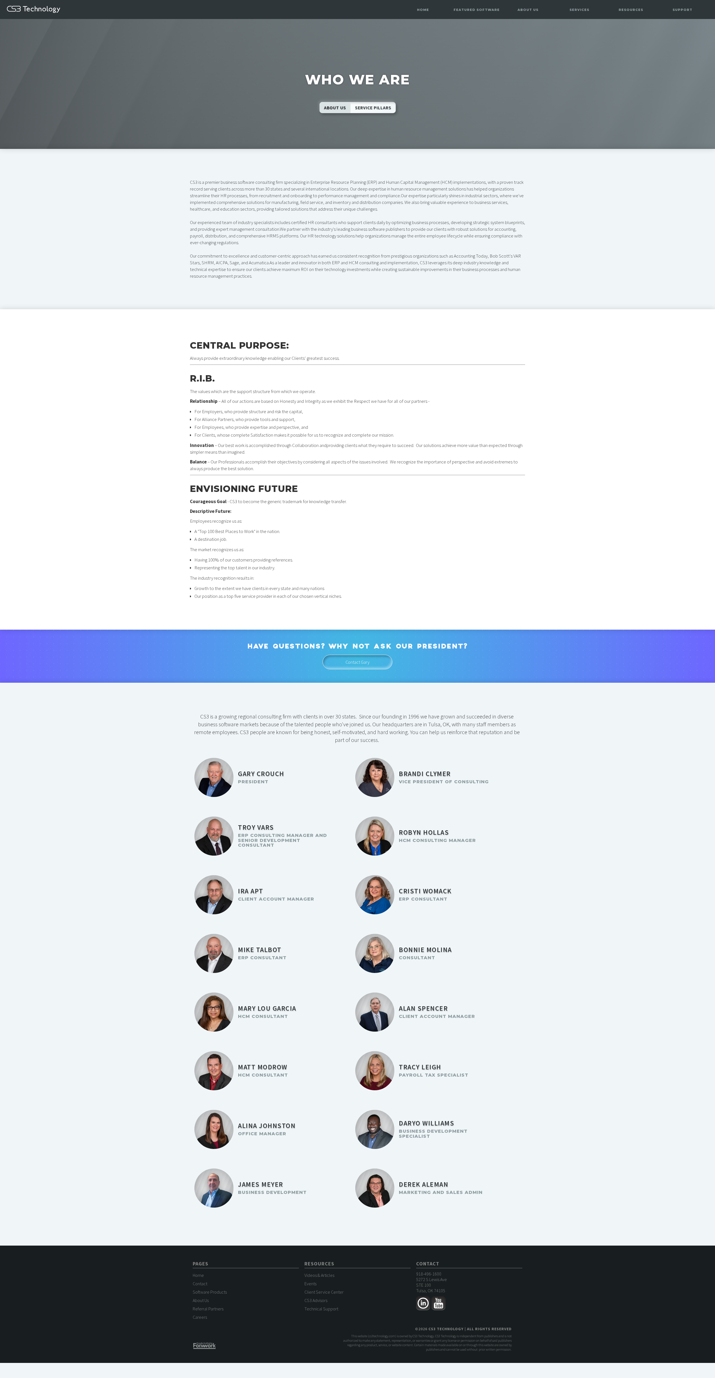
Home (423, 10)
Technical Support (321, 1309)
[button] (476, 9)
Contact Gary (357, 662)
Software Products (210, 1292)
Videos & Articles (319, 1275)
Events (310, 1283)
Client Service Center (324, 1292)
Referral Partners (208, 1309)
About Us (201, 1300)
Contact (200, 1283)
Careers (200, 1317)
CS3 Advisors (315, 1300)
